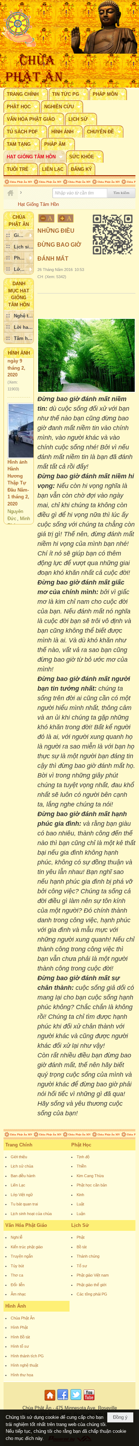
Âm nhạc (18, 1294)
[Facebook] (62, 1400)
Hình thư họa (22, 1375)
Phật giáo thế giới (91, 1285)
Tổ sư (82, 1266)
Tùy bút (17, 1266)
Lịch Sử (80, 1225)
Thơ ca (17, 1275)
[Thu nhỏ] (46, 218)
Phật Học (81, 1145)
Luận (81, 1213)
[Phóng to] (66, 218)
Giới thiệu (19, 1157)
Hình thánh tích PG (27, 1356)
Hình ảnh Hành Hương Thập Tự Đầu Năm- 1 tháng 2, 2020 (18, 474)
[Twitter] (75, 1400)
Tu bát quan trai (24, 1204)
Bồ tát (82, 1247)
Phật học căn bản (92, 1185)
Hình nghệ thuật (24, 1365)
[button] (26, 94)
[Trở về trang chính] (51, 1400)
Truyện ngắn (22, 1256)
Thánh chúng (88, 1256)
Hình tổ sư (20, 1346)
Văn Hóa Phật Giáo (26, 1225)
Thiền (81, 1166)
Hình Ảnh (19, 353)
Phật (80, 1237)
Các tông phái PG (92, 1294)
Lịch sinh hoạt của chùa (31, 1213)
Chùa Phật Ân (23, 1318)
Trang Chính (18, 1145)
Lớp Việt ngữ (22, 1195)
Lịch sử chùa (22, 1166)
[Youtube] (89, 1400)
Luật (80, 1204)
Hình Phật (19, 1327)
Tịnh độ (83, 1157)
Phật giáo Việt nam (93, 1275)
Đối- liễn (18, 1285)
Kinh (80, 1195)
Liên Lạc (18, 1185)
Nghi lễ (16, 1237)
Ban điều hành (23, 1176)
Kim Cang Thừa (90, 1176)
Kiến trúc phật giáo (27, 1247)
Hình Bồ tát (20, 1337)
